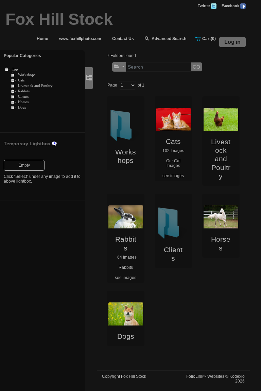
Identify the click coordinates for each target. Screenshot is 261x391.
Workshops (26, 75)
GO (196, 67)
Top (15, 69)
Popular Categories (22, 55)
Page (112, 85)
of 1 (141, 85)
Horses (23, 102)
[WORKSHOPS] (125, 124)
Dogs (22, 107)
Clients (23, 96)
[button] (119, 66)
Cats (21, 80)
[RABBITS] (125, 217)
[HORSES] (221, 217)
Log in (232, 42)
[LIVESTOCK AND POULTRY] (221, 119)
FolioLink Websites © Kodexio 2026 (215, 379)
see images (173, 175)
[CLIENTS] (173, 222)
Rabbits (24, 91)
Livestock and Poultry (35, 86)
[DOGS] (125, 314)
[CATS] (173, 119)
